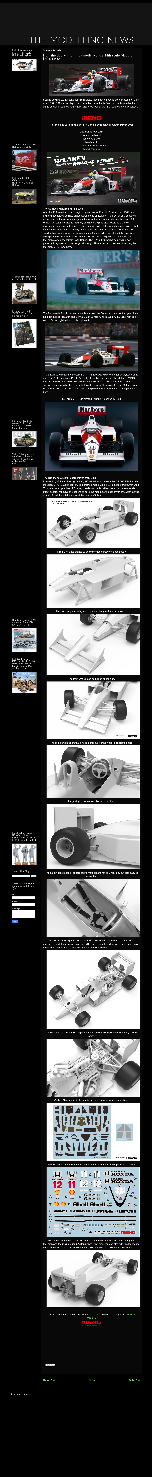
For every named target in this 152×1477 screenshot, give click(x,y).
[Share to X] (50, 1365)
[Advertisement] (72, 17)
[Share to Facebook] (52, 1365)
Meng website (91, 149)
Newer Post (49, 1380)
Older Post (134, 1380)
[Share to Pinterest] (54, 1365)
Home (92, 1380)
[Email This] (46, 1365)
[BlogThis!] (48, 1365)
